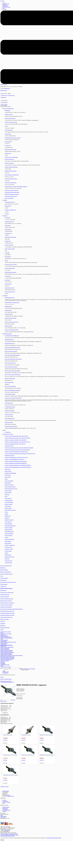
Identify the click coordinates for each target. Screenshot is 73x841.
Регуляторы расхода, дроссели (11, 264)
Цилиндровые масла (9, 414)
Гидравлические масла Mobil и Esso (12, 335)
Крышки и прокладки (9, 519)
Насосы (6, 260)
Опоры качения (8, 133)
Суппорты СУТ (8, 145)
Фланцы (6, 552)
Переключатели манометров (10, 237)
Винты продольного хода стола (11, 488)
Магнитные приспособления (10, 182)
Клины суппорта (8, 508)
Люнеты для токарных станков (11, 122)
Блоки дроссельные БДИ (10, 248)
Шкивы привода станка (9, 556)
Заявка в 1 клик (3, 701)
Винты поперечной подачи (10, 486)
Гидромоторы (7, 217)
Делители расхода (8, 233)
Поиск (1, 668)
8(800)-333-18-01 (3, 84)
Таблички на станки (9, 549)
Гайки (6, 496)
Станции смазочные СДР (10, 268)
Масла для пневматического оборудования (13, 359)
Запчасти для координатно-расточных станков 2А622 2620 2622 (17, 449)
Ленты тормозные (8, 523)
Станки (4, 430)
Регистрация (5, 672)
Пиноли (6, 537)
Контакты (5, 9)
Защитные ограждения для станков (12, 194)
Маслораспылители (9, 314)
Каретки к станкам (8, 504)
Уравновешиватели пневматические (12, 302)
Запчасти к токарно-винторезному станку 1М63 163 (15, 443)
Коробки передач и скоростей (10, 170)
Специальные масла (9, 402)
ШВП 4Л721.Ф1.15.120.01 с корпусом (10, 754)
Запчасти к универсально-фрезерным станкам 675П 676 (16, 461)
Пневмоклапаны (8, 306)
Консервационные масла (10, 343)
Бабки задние (7, 469)
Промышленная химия (7, 333)
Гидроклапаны (8, 256)
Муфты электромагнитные (10, 118)
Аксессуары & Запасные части (11, 196)
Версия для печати (5, 786)
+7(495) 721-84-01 (3, 104)
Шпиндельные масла (9, 422)
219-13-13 (4, 95)
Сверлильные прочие (9, 445)
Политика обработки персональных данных (9, 833)
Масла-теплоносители (9, 382)
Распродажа (5, 4)
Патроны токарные (8, 114)
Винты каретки (8, 482)
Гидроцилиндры (8, 229)
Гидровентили (8, 241)
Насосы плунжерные (9, 533)
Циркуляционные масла (9, 418)
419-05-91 (11, 95)
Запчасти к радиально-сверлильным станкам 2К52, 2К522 (16, 451)
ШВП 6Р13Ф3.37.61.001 (26, 734)
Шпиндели (7, 558)
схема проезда (3, 97)
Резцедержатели (8, 541)
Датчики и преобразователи (10, 209)
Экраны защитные (8, 560)
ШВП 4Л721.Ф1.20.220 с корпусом (28, 754)
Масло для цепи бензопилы (10, 386)
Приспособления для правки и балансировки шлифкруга (16, 186)
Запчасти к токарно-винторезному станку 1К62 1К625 (15, 439)
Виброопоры (7, 110)
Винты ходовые (8, 492)
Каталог (2, 632)
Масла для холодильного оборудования (12, 374)
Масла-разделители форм (10, 378)
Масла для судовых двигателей (11, 366)
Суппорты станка (8, 547)
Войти (4, 670)
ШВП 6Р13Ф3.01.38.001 (7, 734)
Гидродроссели (8, 276)
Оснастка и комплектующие (8, 108)
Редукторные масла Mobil (10, 394)
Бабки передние (8, 471)
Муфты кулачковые (9, 527)
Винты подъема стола (9, 484)
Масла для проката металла (10, 362)
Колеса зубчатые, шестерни (10, 510)
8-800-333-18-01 (7, 829)
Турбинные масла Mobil (9, 410)
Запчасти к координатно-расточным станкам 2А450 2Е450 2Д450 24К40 (19, 447)
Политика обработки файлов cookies (7, 835)
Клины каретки (8, 506)
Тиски (6, 126)
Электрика (5, 200)
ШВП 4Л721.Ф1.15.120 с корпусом (46, 734)
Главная (4, 2)
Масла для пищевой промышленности (12, 355)
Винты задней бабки (9, 480)
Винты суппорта (8, 490)
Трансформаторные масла (10, 406)
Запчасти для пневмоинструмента (11, 329)
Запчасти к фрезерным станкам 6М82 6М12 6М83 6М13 (16, 463)
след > (13, 682)
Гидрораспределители (9, 221)
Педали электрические (9, 159)
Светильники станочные (10, 202)
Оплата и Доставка (6, 7)
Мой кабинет (23, 668)
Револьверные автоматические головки (12, 137)
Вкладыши (7, 494)
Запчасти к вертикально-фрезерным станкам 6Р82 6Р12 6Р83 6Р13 (18, 465)
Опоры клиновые (8, 141)
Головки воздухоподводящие (10, 318)
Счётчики (7, 213)
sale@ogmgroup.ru (6, 88)
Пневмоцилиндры (8, 325)
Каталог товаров (6, 3)
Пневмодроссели (8, 310)
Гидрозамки (7, 252)
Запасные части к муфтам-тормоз (11, 157)
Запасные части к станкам (8, 434)
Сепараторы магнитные (9, 287)
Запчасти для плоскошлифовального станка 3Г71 (14, 459)
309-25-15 (4, 102)
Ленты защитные (8, 521)
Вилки (6, 478)
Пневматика (5, 295)
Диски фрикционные (9, 502)
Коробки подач (8, 515)
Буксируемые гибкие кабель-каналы (12, 192)
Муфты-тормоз (8, 153)
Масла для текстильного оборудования (12, 370)
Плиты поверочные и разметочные (12, 174)
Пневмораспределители (9, 297)
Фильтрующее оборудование (10, 272)
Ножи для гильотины (9, 198)
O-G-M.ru (2, 0)
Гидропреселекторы (9, 500)
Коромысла (7, 517)
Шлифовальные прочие (9, 455)
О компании (5, 801)
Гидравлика (5, 215)
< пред (1, 682)
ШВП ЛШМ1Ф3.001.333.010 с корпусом (47, 754)
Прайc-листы (5, 808)
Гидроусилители (8, 283)
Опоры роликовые (8, 535)
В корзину (13, 699)
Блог (4, 8)
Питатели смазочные (9, 244)
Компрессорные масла (9, 339)
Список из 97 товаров (7, 682)
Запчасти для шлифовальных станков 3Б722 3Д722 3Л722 (16, 457)
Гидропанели (7, 280)
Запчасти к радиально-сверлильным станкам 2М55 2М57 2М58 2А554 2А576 (20, 453)
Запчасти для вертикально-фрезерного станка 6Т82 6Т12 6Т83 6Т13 (18, 467)
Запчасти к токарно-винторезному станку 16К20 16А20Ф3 (16, 436)
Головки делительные (9, 163)
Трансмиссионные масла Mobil (11, 426)
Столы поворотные (4, 578)
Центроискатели (8, 554)
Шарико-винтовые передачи (10, 149)
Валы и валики (8, 476)
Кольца (6, 512)
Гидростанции (8, 225)
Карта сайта (2, 825)
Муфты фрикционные (9, 531)
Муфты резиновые (8, 529)
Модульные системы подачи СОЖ (11, 190)
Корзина (7, 795)
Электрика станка (8, 562)
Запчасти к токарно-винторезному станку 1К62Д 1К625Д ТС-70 (17, 441)
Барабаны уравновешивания (10, 473)
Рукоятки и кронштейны (10, 545)
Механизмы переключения (10, 525)
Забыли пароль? (6, 671)
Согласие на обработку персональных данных (9, 834)
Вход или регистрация (30, 668)
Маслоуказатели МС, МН (10, 291)
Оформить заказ (10, 796)
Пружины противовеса (9, 539)
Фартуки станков (8, 551)
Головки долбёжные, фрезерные (11, 167)
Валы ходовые (8, 475)
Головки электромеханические (11, 178)
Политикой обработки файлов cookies (53, 837)
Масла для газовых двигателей (11, 351)
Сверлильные (7, 432)
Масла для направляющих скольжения (12, 390)
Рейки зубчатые (8, 543)
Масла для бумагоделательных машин (12, 347)
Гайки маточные (8, 498)
